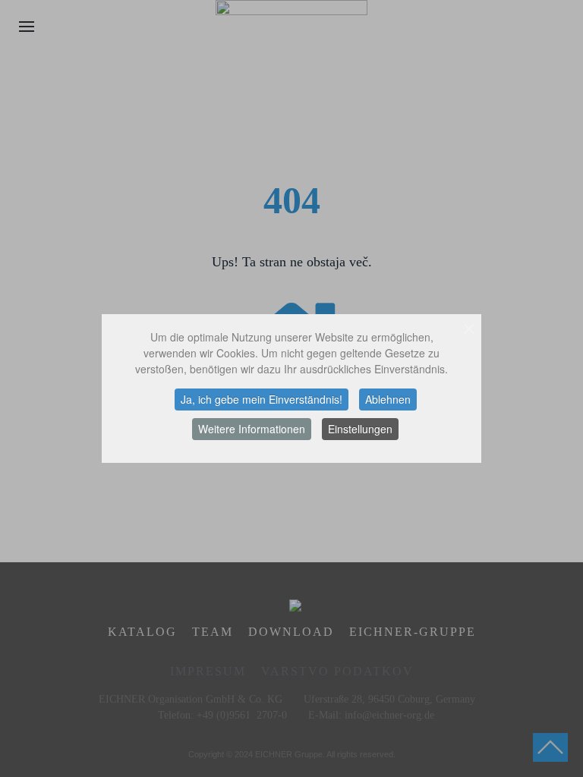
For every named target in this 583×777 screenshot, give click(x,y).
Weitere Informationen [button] (251, 428)
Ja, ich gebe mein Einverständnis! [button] (261, 399)
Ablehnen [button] (388, 399)
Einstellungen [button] (360, 428)
